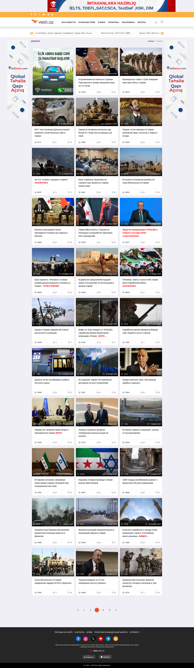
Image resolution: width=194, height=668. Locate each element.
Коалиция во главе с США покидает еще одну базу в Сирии (140, 81)
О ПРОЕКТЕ (134, 632)
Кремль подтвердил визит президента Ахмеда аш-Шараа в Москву (51, 232)
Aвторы (142, 22)
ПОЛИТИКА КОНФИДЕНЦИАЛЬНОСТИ (110, 632)
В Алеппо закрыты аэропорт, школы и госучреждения (140, 431)
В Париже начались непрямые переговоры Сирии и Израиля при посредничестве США (52, 483)
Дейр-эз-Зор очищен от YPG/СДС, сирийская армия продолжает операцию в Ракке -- (96, 332)
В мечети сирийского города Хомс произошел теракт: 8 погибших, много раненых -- (139, 533)
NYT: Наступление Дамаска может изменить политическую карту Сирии (52, 132)
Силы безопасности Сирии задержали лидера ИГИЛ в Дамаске (53, 581)
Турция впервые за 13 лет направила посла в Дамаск (92, 581)
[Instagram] (35, 14)
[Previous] (31, 33)
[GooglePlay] (89, 657)
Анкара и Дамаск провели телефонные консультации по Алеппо (93, 433)
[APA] (97, 650)
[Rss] (52, 14)
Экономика (128, 22)
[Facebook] (31, 14)
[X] (93, 639)
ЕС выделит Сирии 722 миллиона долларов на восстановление (95, 381)
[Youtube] (44, 14)
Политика (113, 22)
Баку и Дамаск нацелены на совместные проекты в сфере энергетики (94, 182)
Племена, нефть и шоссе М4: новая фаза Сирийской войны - (140, 282)
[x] (40, 14)
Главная (151, 41)
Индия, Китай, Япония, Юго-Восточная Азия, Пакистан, (113, 33)
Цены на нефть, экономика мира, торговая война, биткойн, (58, 33)
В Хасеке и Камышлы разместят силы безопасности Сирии (138, 181)
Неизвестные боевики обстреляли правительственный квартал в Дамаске (52, 533)
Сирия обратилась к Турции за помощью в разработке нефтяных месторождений (95, 232)
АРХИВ (89, 632)
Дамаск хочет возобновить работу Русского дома (52, 381)
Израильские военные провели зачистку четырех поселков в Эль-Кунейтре (139, 583)
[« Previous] (78, 610)
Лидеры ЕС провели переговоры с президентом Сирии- (52, 431)
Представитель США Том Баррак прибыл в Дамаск (139, 381)
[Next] (162, 33)
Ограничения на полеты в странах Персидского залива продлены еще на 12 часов (97, 82)
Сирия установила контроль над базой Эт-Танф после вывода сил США (95, 132)
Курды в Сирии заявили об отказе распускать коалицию (51, 331)
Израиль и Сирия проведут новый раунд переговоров (95, 481)
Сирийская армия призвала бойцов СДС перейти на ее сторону (140, 331)
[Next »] (116, 610)
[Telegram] (48, 14)
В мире (101, 22)
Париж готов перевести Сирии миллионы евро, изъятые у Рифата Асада (139, 132)
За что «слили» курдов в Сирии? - (52, 181)
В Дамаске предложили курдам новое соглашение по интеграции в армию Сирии (96, 282)
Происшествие (86, 22)
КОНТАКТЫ (79, 632)
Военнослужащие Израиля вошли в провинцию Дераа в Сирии (96, 531)
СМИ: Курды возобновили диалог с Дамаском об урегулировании (140, 481)
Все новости (69, 22)
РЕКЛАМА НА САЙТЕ (64, 632)
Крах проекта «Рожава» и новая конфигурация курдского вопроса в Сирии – (53, 282)
